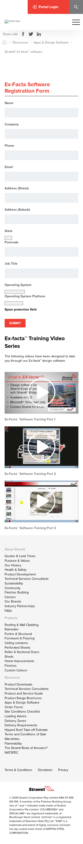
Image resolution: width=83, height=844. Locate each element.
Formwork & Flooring (20, 638)
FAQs (8, 610)
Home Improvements (19, 661)
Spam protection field (20, 309)
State (8, 231)
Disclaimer (45, 770)
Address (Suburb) (17, 209)
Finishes (11, 665)
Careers (10, 597)
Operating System (18, 285)
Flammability (13, 743)
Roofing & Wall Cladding (22, 624)
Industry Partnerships (20, 606)
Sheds (9, 656)
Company (12, 124)
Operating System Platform (25, 296)
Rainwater (12, 629)
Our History (13, 565)
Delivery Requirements (21, 725)
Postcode (11, 242)
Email (9, 167)
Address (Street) (17, 188)
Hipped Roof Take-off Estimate (26, 729)
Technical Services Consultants (27, 578)
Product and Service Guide (24, 693)
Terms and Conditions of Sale (25, 734)
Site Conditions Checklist (22, 711)
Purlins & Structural (18, 633)
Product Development (20, 574)
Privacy (63, 770)
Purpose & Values (17, 560)
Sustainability (14, 583)
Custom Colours (16, 670)
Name (9, 103)
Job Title (11, 263)
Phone (9, 145)
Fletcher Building (17, 592)
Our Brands (13, 601)
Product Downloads (19, 684)
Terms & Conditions (18, 770)
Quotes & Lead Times (20, 556)
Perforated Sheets (17, 647)
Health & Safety (16, 569)
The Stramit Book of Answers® (26, 748)
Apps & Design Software (51, 42)
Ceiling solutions (16, 643)
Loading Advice (16, 716)
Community (13, 588)
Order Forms (14, 707)
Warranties (12, 738)
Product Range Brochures (23, 698)
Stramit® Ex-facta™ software (23, 51)
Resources (20, 42)
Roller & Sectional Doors (22, 652)
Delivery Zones (15, 720)
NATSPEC (11, 752)
